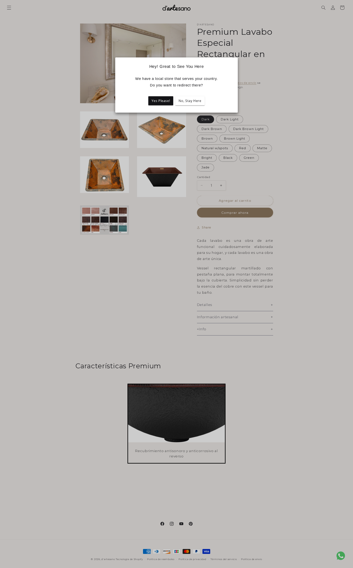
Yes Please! (161, 101)
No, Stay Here (190, 101)
